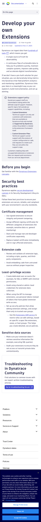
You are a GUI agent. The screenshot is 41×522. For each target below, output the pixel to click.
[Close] (38, 472)
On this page (8, 12)
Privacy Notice (10, 500)
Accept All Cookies (20, 517)
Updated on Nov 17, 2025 (23, 45)
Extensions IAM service (25, 315)
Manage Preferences (20, 504)
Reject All (20, 511)
